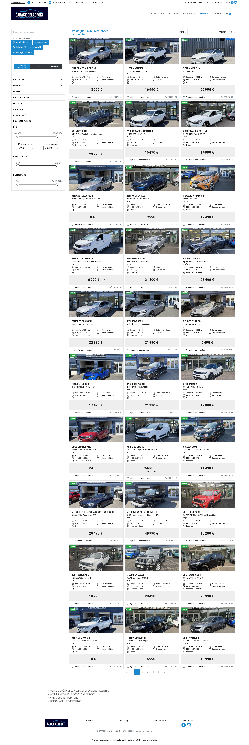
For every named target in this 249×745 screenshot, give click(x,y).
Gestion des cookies (160, 720)
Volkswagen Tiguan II (22, 52)
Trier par (182, 32)
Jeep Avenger (40, 42)
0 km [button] (38, 66)
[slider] (17, 136)
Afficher (222, 32)
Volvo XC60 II (35, 47)
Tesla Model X (19, 47)
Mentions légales (124, 720)
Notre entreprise (169, 14)
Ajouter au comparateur (84, 97)
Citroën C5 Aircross (22, 42)
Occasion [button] (54, 66)
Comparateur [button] (222, 14)
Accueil (153, 14)
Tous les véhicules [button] (22, 66)
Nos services (188, 14)
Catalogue (204, 14)
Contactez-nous (18, 3)
